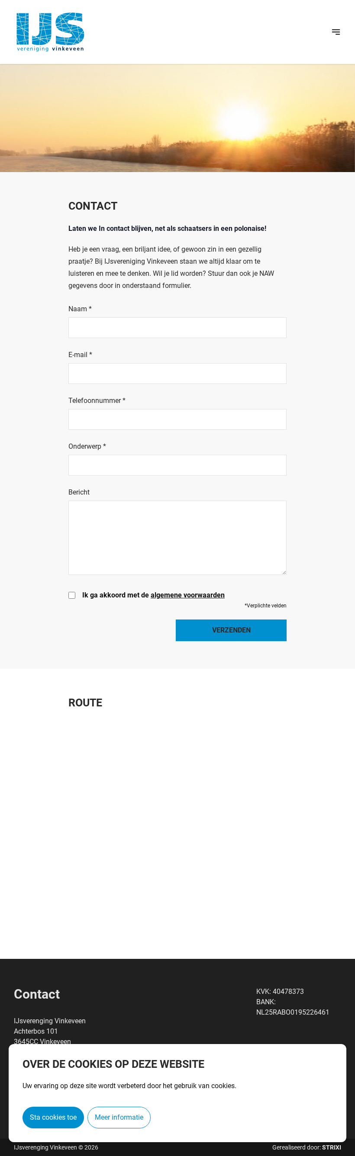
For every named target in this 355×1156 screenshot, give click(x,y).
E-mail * (80, 354)
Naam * (80, 309)
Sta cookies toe (53, 1117)
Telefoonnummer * (97, 400)
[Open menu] (336, 32)
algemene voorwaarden (188, 595)
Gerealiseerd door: (306, 1147)
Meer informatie (119, 1117)
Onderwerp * (87, 446)
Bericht (79, 492)
